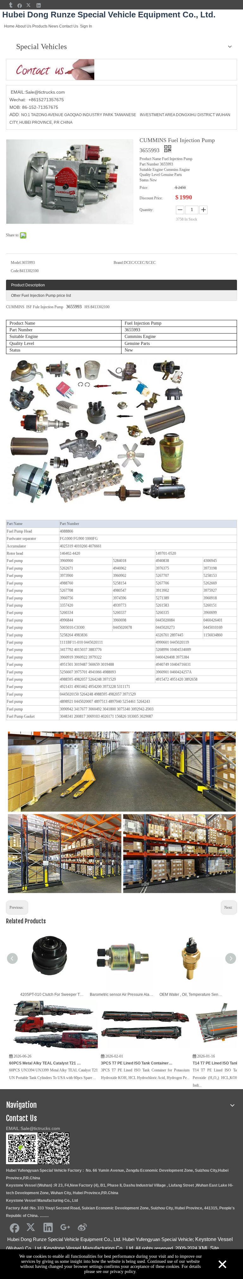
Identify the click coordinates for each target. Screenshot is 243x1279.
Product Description (28, 285)
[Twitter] (29, 5)
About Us (23, 26)
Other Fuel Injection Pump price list (41, 295)
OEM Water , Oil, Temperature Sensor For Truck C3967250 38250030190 (191, 994)
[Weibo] (82, 1227)
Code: (15, 271)
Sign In (86, 26)
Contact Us (68, 26)
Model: (16, 262)
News (53, 26)
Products (39, 26)
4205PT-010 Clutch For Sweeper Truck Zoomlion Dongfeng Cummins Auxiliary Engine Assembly (52, 994)
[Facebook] (20, 5)
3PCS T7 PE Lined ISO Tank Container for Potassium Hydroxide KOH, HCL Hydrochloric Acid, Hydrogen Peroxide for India (104, 1063)
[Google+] (65, 1227)
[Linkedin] (39, 5)
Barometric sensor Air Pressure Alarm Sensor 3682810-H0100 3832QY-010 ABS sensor (121, 994)
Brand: (119, 262)
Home (9, 26)
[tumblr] (10, 5)
